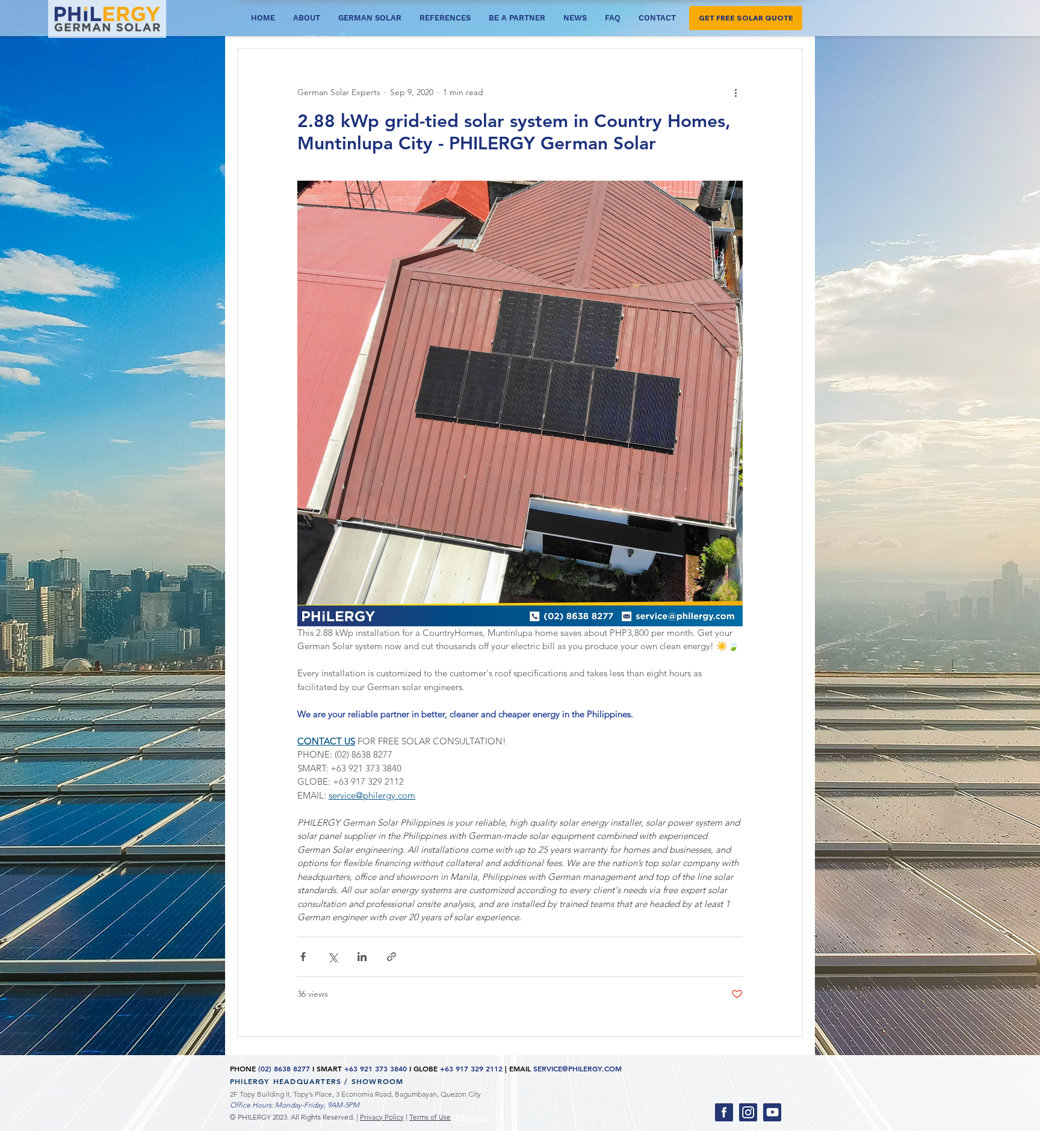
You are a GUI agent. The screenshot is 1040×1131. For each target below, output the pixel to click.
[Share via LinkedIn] (362, 956)
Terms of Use (430, 1116)
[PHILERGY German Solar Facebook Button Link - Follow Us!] (724, 1112)
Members (471, 1116)
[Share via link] (391, 956)
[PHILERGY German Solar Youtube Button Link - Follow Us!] (772, 1112)
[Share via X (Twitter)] (332, 956)
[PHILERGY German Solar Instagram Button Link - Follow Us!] (748, 1112)
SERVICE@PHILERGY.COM (577, 1068)
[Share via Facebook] (303, 956)
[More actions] (735, 92)
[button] (745, 18)
